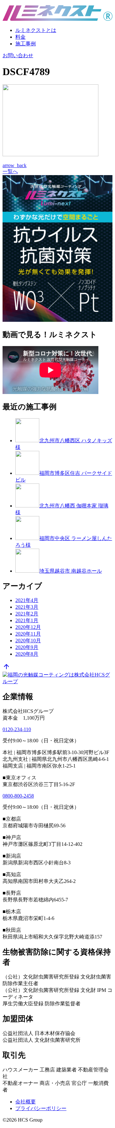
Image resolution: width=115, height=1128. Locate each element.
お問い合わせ (18, 55)
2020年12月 (28, 627)
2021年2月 (26, 613)
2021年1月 (26, 620)
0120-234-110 (17, 729)
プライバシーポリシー (40, 1108)
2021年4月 (26, 600)
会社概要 (25, 1101)
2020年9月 (26, 647)
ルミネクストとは (35, 30)
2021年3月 (26, 607)
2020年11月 (28, 634)
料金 (20, 37)
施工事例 (25, 43)
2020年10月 (28, 640)
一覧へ (10, 171)
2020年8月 (26, 654)
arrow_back (15, 165)
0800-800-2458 (18, 796)
